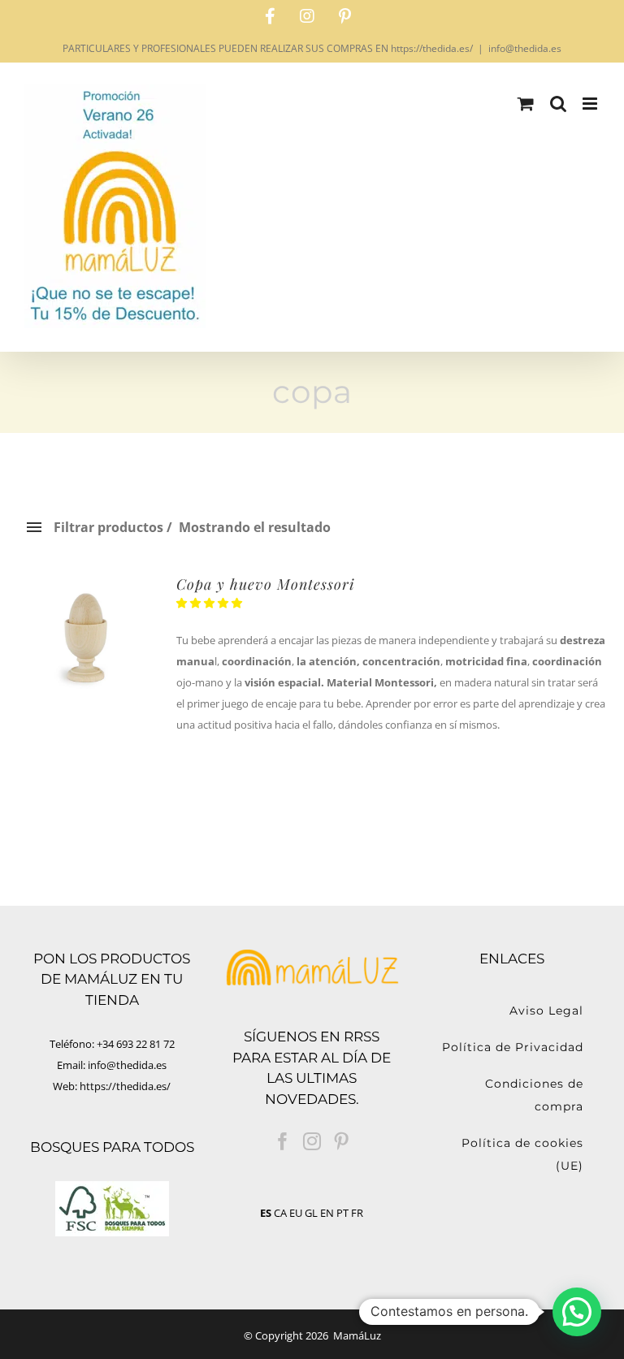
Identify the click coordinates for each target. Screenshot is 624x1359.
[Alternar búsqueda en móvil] (558, 103)
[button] (210, 602)
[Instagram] (312, 1141)
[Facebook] (283, 1141)
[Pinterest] (341, 1141)
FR (357, 1212)
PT (342, 1212)
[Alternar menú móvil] (591, 103)
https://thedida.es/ (125, 1086)
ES (265, 1212)
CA (280, 1212)
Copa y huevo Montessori (265, 584)
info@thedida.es (524, 48)
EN (327, 1212)
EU (295, 1212)
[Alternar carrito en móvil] (526, 103)
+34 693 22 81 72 (136, 1044)
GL (311, 1212)
